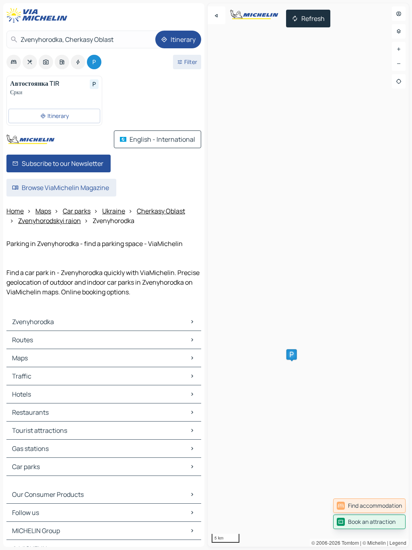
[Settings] (399, 31)
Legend (397, 542)
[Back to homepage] (38, 15)
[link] (369, 505)
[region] (308, 275)
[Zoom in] (399, 49)
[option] (13, 62)
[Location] (399, 81)
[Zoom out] (399, 63)
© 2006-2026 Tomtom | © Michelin (348, 542)
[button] (291, 354)
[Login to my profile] (399, 13)
